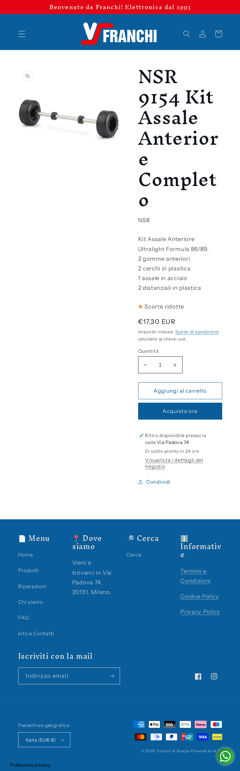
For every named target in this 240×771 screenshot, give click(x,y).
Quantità (148, 351)
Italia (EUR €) (41, 740)
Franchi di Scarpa (173, 751)
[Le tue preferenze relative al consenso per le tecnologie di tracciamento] (30, 765)
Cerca (133, 555)
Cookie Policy (199, 596)
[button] (22, 34)
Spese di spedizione (197, 331)
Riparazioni (32, 586)
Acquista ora (180, 411)
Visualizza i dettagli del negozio (174, 463)
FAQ (23, 617)
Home (25, 555)
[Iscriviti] (112, 676)
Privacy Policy (200, 611)
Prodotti (28, 570)
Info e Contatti (36, 633)
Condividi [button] (158, 482)
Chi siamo (30, 602)
